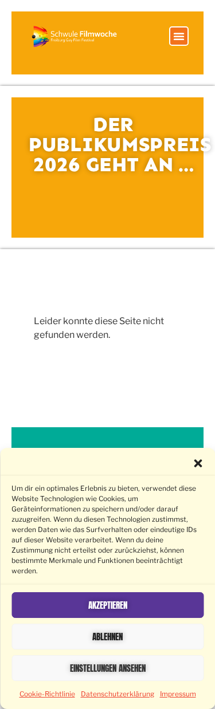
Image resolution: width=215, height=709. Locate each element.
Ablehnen (107, 636)
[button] (198, 463)
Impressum (178, 694)
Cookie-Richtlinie (47, 694)
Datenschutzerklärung (117, 694)
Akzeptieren (107, 605)
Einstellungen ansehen (108, 668)
